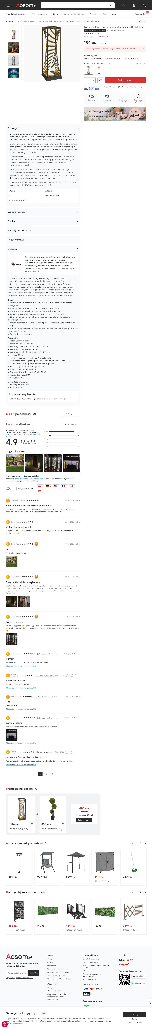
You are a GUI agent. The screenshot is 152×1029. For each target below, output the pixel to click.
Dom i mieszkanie (40, 14)
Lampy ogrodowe (73, 21)
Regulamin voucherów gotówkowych (92, 975)
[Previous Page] (34, 774)
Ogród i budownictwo (16, 14)
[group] (19, 867)
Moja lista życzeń (54, 1000)
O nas (49, 959)
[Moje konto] (134, 5)
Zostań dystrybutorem (56, 976)
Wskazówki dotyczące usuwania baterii (96, 966)
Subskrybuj (33, 973)
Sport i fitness (109, 14)
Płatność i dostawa (90, 962)
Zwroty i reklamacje (91, 959)
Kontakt (50, 962)
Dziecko (93, 14)
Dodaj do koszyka (125, 80)
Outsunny (49, 191)
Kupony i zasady (89, 979)
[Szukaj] (111, 5)
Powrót (10, 21)
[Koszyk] (144, 5)
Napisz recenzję (70, 424)
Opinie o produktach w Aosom (59, 979)
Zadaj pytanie (71, 414)
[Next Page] (52, 774)
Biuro (55, 14)
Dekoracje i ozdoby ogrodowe (50, 21)
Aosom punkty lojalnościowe (58, 972)
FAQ (84, 971)
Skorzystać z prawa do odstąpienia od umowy (56, 995)
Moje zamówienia (54, 991)
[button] (43, 128)
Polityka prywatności (24, 978)
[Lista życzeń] (123, 5)
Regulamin (10, 978)
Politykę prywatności (14, 1023)
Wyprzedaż (140, 14)
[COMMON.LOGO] (26, 5)
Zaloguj (50, 988)
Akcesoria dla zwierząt (73, 14)
